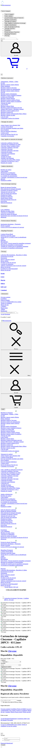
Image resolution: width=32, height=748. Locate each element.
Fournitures (7, 30)
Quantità (3, 663)
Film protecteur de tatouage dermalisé (11, 189)
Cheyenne (12, 651)
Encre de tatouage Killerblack (9, 131)
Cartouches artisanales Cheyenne (9, 150)
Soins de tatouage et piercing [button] (8, 184)
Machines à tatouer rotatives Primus (10, 100)
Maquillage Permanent (10, 34)
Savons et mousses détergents (9, 174)
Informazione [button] (4, 293)
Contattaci (4, 290)
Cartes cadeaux (9, 16)
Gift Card (3, 287)
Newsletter (10, 720)
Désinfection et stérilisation (8, 172)
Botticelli (3, 240)
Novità (3, 273)
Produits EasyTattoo (6, 195)
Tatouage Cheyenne (10, 28)
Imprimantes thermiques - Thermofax (11, 224)
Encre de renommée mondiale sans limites (12, 128)
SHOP (3, 409)
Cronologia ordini (22, 718)
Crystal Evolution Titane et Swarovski (14, 17)
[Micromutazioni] (6, 5)
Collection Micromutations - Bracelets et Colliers (14, 255)
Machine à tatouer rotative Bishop (10, 84)
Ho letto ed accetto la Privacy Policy (12, 702)
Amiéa (2, 238)
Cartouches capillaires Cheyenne (9, 147)
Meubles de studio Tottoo (7, 211)
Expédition (4, 298)
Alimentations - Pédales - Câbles (9, 81)
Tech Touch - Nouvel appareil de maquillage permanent (16, 243)
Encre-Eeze (4, 201)
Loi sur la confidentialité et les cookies (11, 301)
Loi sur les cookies (12, 726)
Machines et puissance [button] (7, 78)
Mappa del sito (5, 305)
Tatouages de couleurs (10, 21)
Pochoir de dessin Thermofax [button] (8, 220)
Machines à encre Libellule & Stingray (11, 95)
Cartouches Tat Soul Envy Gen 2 (10, 161)
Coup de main (4, 117)
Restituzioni (4, 311)
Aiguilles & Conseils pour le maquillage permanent (14, 246)
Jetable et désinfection (10, 25)
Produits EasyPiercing (7, 196)
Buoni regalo (4, 308)
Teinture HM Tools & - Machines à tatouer (12, 109)
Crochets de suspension (7, 264)
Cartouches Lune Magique (8, 153)
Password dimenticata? (7, 743)
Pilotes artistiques (5, 86)
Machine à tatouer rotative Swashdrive (11, 101)
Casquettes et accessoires (7, 136)
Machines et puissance (10, 19)
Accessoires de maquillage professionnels (12, 248)
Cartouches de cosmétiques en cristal (10, 144)
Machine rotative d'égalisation (9, 94)
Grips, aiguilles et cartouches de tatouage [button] (11, 139)
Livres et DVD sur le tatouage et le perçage (12, 227)
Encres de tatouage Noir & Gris (9, 134)
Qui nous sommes (5, 297)
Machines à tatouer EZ (7, 112)
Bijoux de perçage (5, 267)
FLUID (3, 83)
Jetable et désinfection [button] (7, 166)
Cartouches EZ (5, 155)
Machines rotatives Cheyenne (9, 87)
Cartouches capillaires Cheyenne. (10, 143)
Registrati (7, 314)
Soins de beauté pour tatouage (9, 193)
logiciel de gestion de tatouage (9, 214)
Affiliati (3, 309)
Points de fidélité (5, 300)
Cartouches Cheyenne (7, 149)
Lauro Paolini (4, 104)
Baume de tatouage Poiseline (8, 187)
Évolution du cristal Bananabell (9, 268)
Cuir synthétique (5, 209)
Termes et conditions (6, 303)
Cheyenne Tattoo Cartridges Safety (10, 146)
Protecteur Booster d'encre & (8, 199)
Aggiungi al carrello (6, 666)
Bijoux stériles (4, 261)
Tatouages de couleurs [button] (7, 121)
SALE (2, 277)
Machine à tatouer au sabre (8, 115)
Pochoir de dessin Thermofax (12, 32)
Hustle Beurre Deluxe (6, 198)
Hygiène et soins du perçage (8, 262)
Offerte (3, 283)
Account (16, 55)
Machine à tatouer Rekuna (8, 98)
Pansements (4, 258)
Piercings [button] (3, 251)
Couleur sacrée (5, 133)
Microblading (4, 242)
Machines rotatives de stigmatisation (10, 89)
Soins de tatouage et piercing (12, 26)
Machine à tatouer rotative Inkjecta (10, 91)
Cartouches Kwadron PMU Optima (10, 159)
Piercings (7, 35)
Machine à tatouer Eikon (7, 106)
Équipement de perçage (7, 256)
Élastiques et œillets (6, 180)
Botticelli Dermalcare (6, 202)
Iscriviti (19, 700)
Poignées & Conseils (6, 163)
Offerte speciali (26, 712)
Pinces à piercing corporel (8, 259)
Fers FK (3, 92)
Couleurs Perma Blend (7, 126)
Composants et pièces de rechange (10, 118)
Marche (3, 280)
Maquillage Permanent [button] (6, 230)
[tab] (16, 78)
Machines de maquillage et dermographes (12, 245)
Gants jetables (4, 171)
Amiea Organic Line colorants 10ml (10, 125)
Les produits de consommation (9, 176)
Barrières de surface (6, 169)
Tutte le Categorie (9, 14)
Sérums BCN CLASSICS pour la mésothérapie (13, 237)
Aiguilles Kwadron (6, 156)
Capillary (3, 660)
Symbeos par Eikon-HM (7, 97)
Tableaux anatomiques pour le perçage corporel (13, 265)
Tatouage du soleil (5, 103)
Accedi (3, 314)
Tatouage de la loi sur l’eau (8, 192)
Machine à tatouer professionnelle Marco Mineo (13, 113)
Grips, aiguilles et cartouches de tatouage (15, 23)
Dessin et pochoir (5, 225)
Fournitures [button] (4, 206)
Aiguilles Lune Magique (7, 158)
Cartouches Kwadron (6, 152)
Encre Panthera (5, 130)
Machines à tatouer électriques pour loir (11, 107)
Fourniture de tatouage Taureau (9, 190)
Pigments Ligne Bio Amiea (8, 235)
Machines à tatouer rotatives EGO (10, 110)
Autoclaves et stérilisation (7, 212)
